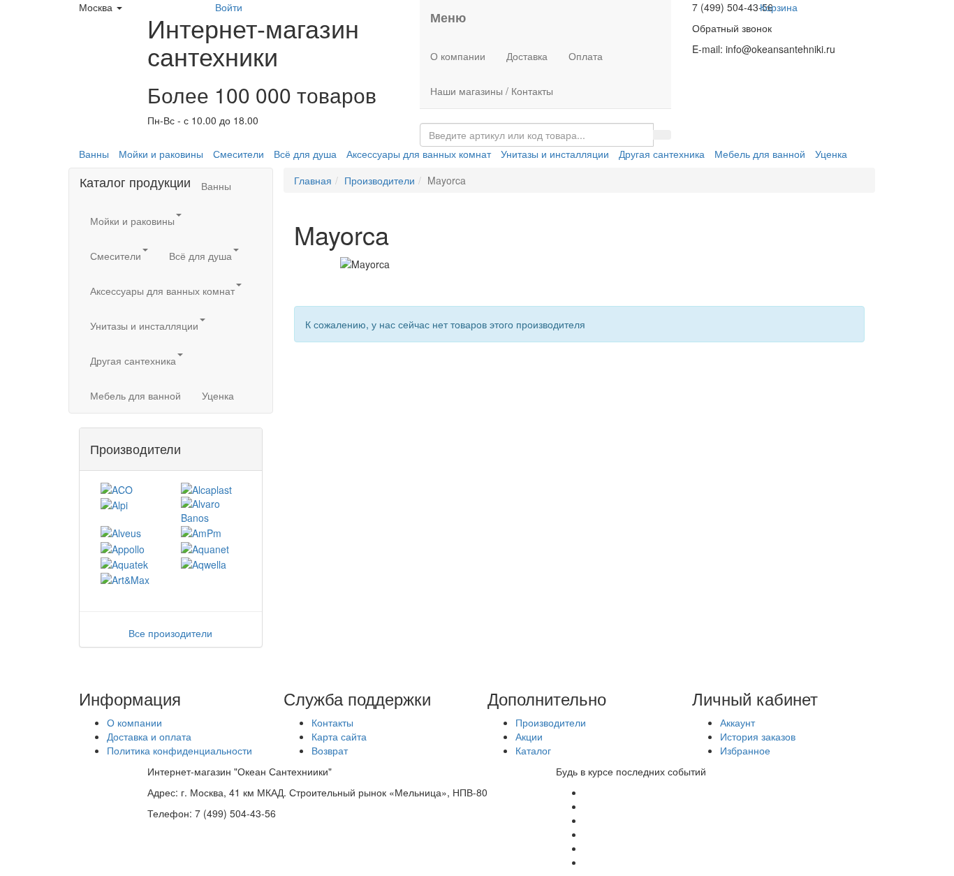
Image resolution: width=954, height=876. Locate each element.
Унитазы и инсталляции (555, 154)
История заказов (757, 736)
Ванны (94, 154)
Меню (448, 17)
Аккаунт (737, 722)
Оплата (585, 56)
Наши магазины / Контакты (491, 91)
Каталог (533, 750)
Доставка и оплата (149, 736)
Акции (529, 736)
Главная (313, 180)
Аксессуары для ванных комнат (418, 154)
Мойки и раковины (161, 154)
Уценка (831, 154)
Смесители (238, 154)
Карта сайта (339, 736)
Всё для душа (305, 154)
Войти (228, 7)
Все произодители (170, 633)
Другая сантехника (662, 154)
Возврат (329, 750)
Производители (379, 180)
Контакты (332, 722)
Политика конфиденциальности (179, 750)
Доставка (527, 56)
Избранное (745, 750)
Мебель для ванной (759, 154)
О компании (457, 56)
